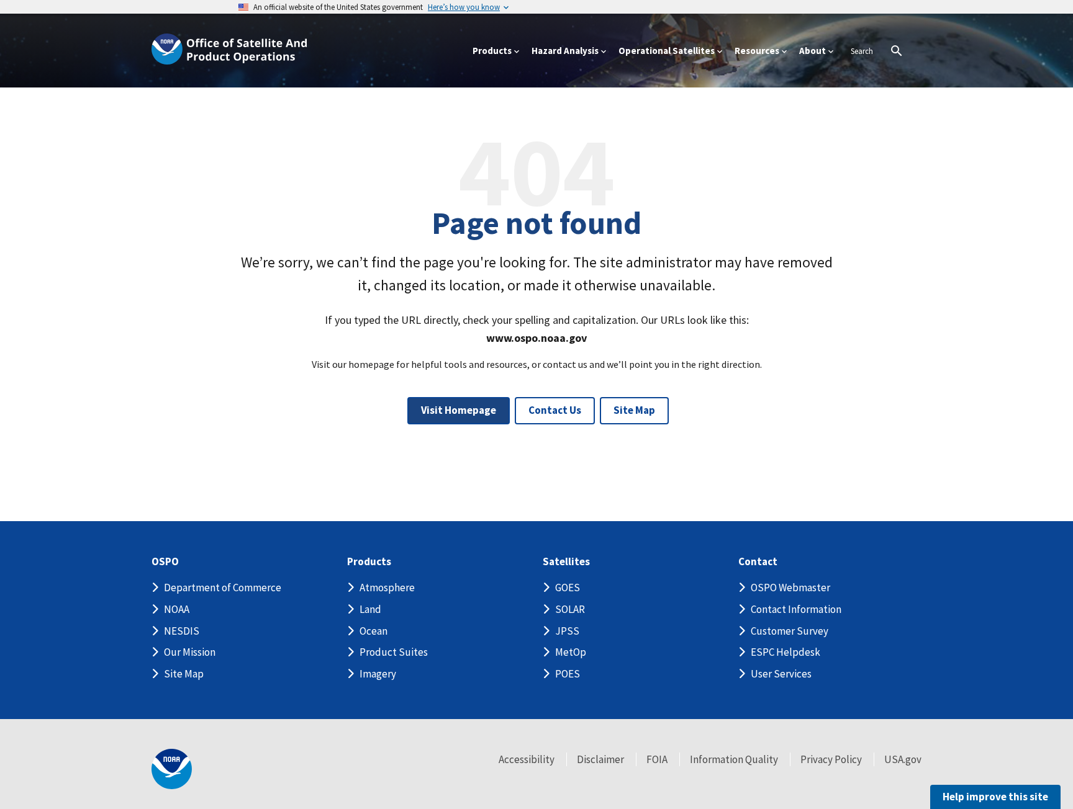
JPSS (567, 631)
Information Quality (734, 759)
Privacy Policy (831, 759)
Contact (757, 562)
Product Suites (394, 652)
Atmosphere (387, 587)
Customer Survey (789, 631)
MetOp (570, 652)
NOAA (176, 609)
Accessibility (527, 759)
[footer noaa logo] (172, 769)
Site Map (634, 410)
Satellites (566, 562)
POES (567, 674)
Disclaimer (600, 759)
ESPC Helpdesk (785, 652)
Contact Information (796, 609)
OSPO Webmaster (790, 587)
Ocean (373, 631)
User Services (781, 674)
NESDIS (181, 631)
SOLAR (570, 609)
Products (369, 562)
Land (370, 609)
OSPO (165, 562)
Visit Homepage (458, 410)
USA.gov (902, 759)
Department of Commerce (222, 587)
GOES (567, 587)
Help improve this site (995, 796)
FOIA (657, 759)
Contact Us (554, 410)
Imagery (378, 674)
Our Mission (189, 652)
